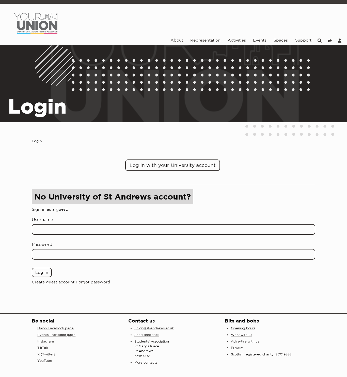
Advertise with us (245, 341)
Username (42, 219)
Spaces (281, 40)
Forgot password (93, 282)
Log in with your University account (173, 165)
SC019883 (283, 354)
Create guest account (53, 282)
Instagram (45, 341)
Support (303, 40)
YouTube (44, 361)
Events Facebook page (56, 335)
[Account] (339, 40)
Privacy (237, 348)
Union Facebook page (55, 328)
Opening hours (243, 328)
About (176, 40)
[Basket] (329, 40)
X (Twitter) (46, 354)
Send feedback (146, 335)
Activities (237, 40)
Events (259, 40)
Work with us (241, 335)
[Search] (319, 40)
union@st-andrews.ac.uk (154, 328)
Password (42, 244)
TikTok (42, 348)
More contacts (145, 362)
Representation (205, 40)
